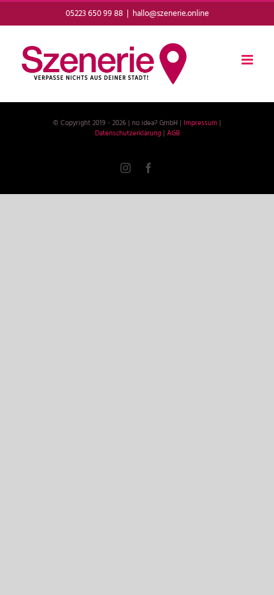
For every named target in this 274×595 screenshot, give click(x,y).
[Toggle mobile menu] (248, 59)
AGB (173, 133)
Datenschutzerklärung (128, 133)
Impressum (200, 123)
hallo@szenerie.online (171, 13)
